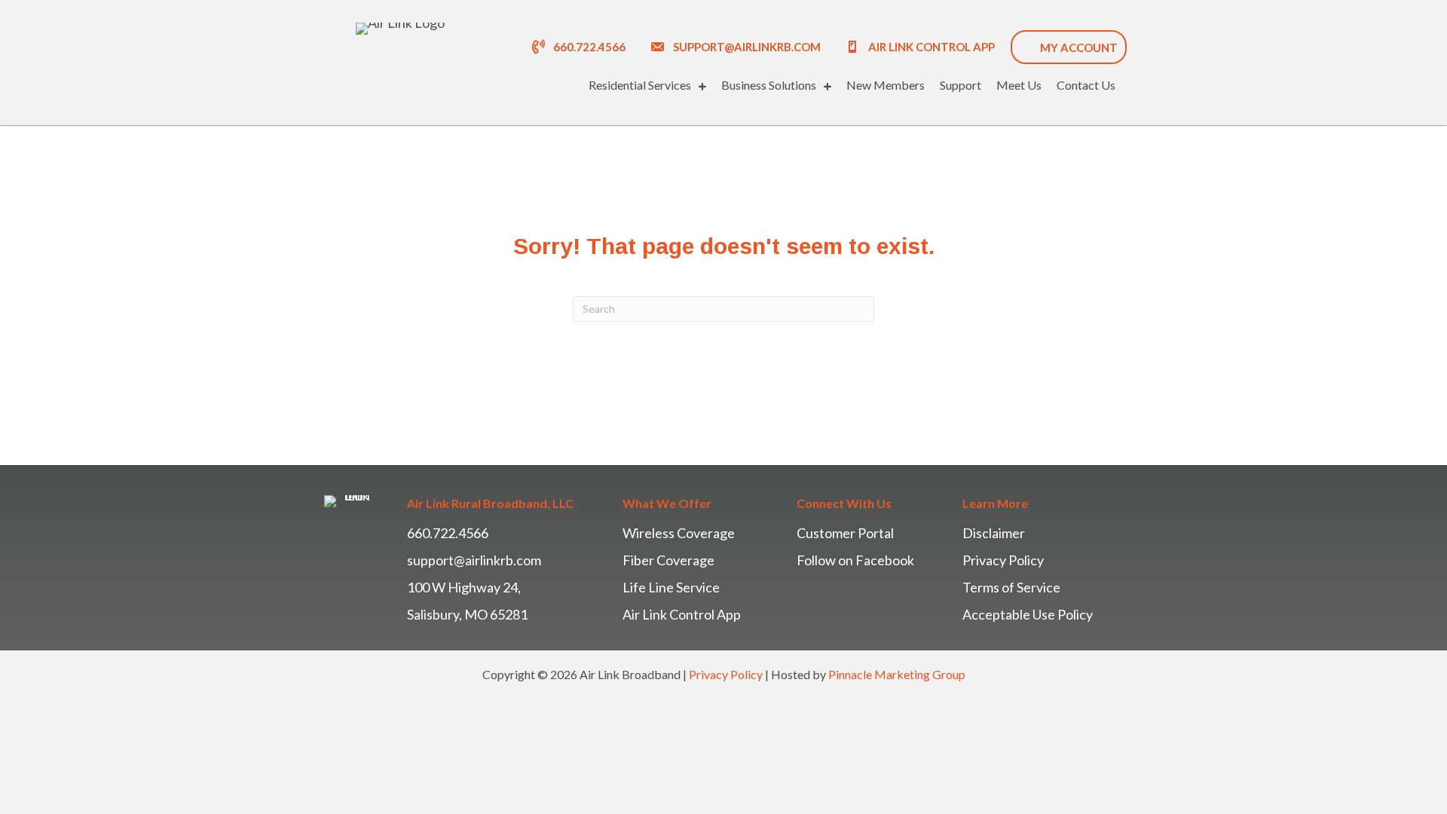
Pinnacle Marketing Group (896, 674)
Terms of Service (1011, 587)
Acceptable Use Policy (1027, 614)
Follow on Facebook (855, 560)
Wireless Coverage (679, 533)
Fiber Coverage (668, 560)
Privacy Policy (1003, 560)
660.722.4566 (447, 533)
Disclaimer (993, 533)
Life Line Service (671, 587)
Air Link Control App (682, 614)
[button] (735, 46)
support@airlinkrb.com (474, 560)
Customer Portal (845, 533)
